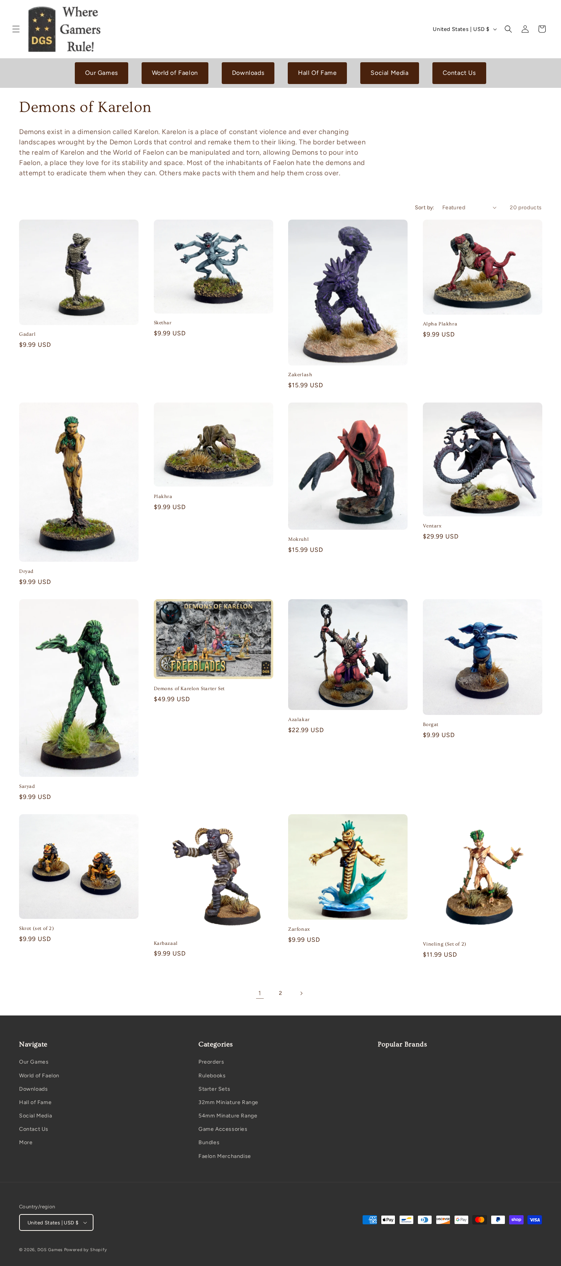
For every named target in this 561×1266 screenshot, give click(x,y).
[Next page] (301, 993)
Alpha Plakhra (440, 324)
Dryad (26, 571)
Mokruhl (298, 539)
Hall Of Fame (317, 72)
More (25, 1142)
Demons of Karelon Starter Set (189, 688)
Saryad (27, 786)
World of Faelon (175, 72)
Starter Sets (214, 1089)
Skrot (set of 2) (36, 928)
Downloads (248, 72)
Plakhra (163, 496)
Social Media (389, 72)
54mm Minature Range (227, 1115)
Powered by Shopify (85, 1249)
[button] (16, 29)
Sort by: (425, 207)
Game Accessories (223, 1129)
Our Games (101, 72)
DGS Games (50, 1249)
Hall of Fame (35, 1102)
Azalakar (299, 719)
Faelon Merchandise (224, 1156)
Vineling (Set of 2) (444, 944)
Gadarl (27, 334)
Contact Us (459, 72)
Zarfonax (299, 929)
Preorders (211, 1062)
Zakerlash (300, 374)
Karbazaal (166, 943)
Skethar (163, 322)
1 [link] (259, 993)
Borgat (431, 724)
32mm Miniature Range (228, 1102)
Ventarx (432, 526)
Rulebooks (212, 1075)
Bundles (208, 1142)
